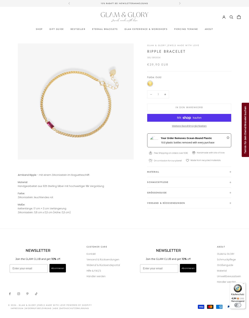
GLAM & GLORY (225, 254)
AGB (55, 308)
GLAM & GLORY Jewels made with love (173, 45)
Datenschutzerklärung (74, 308)
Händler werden (96, 276)
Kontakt (91, 254)
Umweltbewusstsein (229, 276)
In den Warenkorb (189, 107)
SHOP (39, 29)
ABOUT (209, 29)
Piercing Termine (186, 29)
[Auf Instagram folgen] (18, 293)
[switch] (237, 305)
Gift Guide (56, 29)
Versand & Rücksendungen (103, 259)
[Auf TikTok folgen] (36, 293)
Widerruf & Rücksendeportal (103, 265)
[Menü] (244, 284)
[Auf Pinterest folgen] (27, 293)
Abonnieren (57, 268)
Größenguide (225, 265)
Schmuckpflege (226, 259)
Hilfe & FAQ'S (94, 270)
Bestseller (78, 29)
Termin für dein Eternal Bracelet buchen (245, 130)
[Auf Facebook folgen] (10, 293)
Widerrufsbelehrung (38, 308)
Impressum (17, 308)
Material (222, 270)
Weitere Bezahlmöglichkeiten (189, 126)
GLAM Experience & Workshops (145, 29)
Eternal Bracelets (105, 29)
